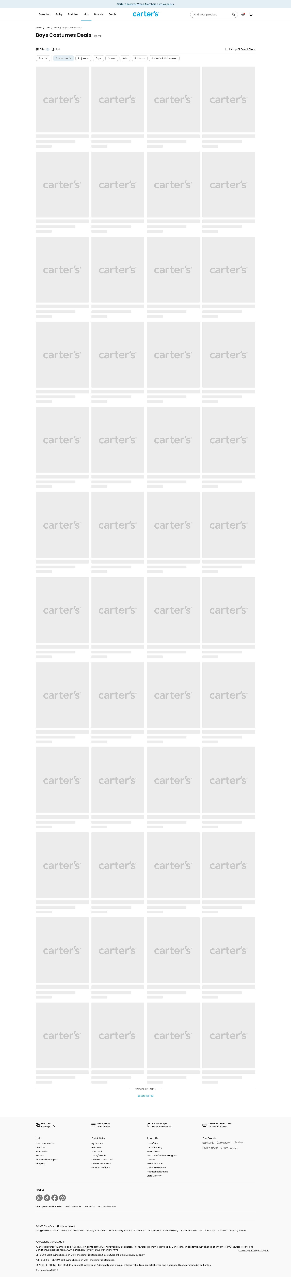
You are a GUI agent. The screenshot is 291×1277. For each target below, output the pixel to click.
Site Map (222, 1230)
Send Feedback (73, 1206)
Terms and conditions (72, 1230)
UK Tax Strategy (208, 1230)
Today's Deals (98, 1155)
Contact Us (89, 1206)
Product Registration (157, 1171)
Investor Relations (100, 1167)
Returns (40, 1155)
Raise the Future (155, 1163)
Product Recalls (189, 1230)
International (153, 1151)
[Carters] (208, 1142)
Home (39, 27)
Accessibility (154, 1230)
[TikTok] (47, 1197)
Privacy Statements (97, 1230)
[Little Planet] (239, 1142)
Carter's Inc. (153, 1143)
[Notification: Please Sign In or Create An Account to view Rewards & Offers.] (243, 14)
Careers (151, 1159)
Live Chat (40, 1147)
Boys (56, 27)
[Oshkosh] (224, 1142)
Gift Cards (96, 1147)
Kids (86, 14)
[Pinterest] (62, 1197)
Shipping (40, 1163)
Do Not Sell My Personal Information (127, 1230)
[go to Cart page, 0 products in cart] (251, 14)
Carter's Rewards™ (100, 1163)
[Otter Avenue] (229, 1148)
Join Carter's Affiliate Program (162, 1155)
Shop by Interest (238, 1230)
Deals (112, 14)
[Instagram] (39, 1197)
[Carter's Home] (145, 14)
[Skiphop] (210, 1148)
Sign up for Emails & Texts (49, 1206)
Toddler (73, 14)
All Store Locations (107, 1206)
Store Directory (154, 1175)
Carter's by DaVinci (156, 1167)
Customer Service (45, 1143)
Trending (44, 14)
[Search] (233, 14)
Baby (59, 14)
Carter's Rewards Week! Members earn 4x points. (145, 4)
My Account (97, 1143)
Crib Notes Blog (155, 1147)
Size (41, 58)
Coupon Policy (170, 1230)
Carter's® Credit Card (102, 1159)
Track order (41, 1151)
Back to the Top (145, 1095)
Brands (98, 14)
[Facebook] (54, 1197)
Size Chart (96, 1151)
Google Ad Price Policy (47, 1230)
